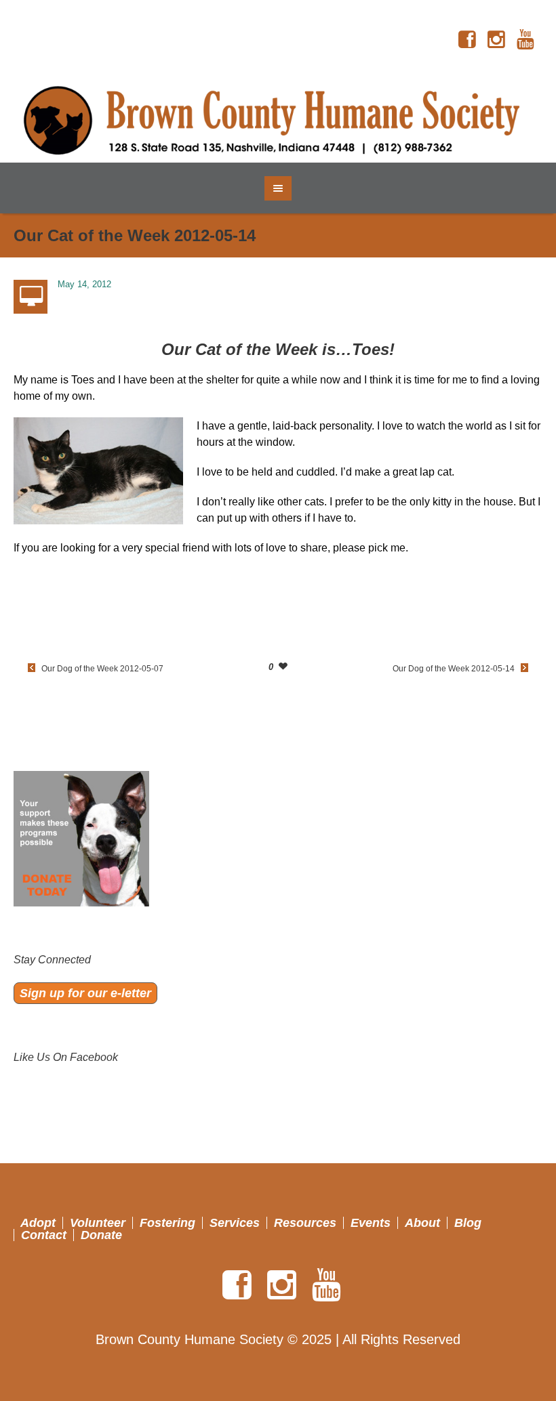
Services (235, 1223)
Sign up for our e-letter (85, 993)
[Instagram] (496, 40)
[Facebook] (467, 40)
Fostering (167, 1223)
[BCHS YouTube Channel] (525, 40)
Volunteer (97, 1223)
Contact (43, 1235)
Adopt (38, 1223)
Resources (305, 1223)
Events (371, 1223)
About (422, 1223)
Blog (467, 1223)
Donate (101, 1235)
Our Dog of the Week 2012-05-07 (102, 668)
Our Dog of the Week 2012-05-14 (454, 668)
